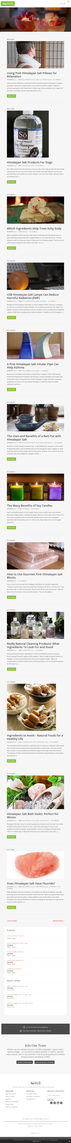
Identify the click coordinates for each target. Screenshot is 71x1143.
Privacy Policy (10, 1104)
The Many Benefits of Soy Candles (29, 505)
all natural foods (27, 742)
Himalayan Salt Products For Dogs (29, 162)
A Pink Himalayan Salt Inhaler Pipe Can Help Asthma (33, 365)
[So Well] (8, 3)
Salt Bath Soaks (44, 820)
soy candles (25, 509)
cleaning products (27, 650)
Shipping (8, 1099)
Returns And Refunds (12, 1102)
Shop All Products (11, 1094)
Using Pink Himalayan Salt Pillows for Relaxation (32, 74)
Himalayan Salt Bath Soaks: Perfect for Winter (32, 815)
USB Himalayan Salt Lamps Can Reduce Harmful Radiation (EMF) (33, 296)
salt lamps (43, 301)
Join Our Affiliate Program (45, 1062)
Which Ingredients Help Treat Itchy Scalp (34, 228)
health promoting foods (40, 742)
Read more (11, 96)
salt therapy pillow (45, 79)
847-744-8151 (39, 1126)
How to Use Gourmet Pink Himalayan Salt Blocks (34, 575)
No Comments (57, 79)
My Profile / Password (33, 1096)
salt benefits (53, 886)
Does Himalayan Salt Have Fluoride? (31, 883)
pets (32, 165)
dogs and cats (26, 165)
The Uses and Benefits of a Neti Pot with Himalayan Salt (34, 437)
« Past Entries (12, 921)
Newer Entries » (58, 921)
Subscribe (50, 1100)
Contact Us (30, 1126)
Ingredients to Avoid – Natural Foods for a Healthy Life (35, 737)
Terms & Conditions (11, 1107)
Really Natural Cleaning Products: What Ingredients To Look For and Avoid (33, 645)
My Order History (31, 1094)
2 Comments (44, 370)
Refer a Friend (10, 1096)
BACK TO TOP (35, 1133)
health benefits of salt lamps (30, 79)
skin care (24, 231)
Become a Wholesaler (24, 1062)
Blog (15, 79)
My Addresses (30, 1099)
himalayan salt (48, 442)
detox (24, 442)
